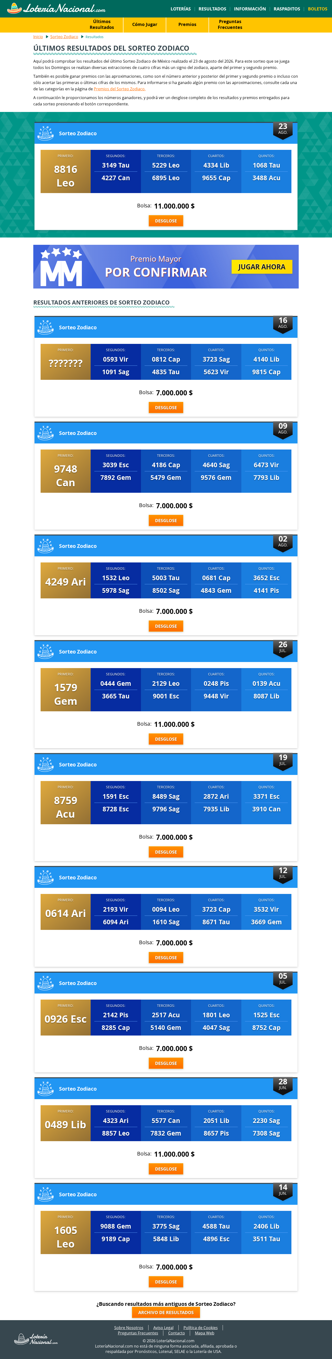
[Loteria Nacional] (56, 12)
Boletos (317, 9)
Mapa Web (204, 1333)
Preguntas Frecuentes (230, 24)
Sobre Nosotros (128, 1327)
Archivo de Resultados (166, 1312)
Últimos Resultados (102, 24)
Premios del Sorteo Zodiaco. (120, 89)
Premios (187, 24)
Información (250, 9)
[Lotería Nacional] (36, 1343)
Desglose (166, 221)
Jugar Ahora (261, 266)
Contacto (176, 1333)
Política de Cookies (200, 1327)
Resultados (212, 9)
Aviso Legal (163, 1327)
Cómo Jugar (144, 24)
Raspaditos (287, 9)
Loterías (181, 9)
